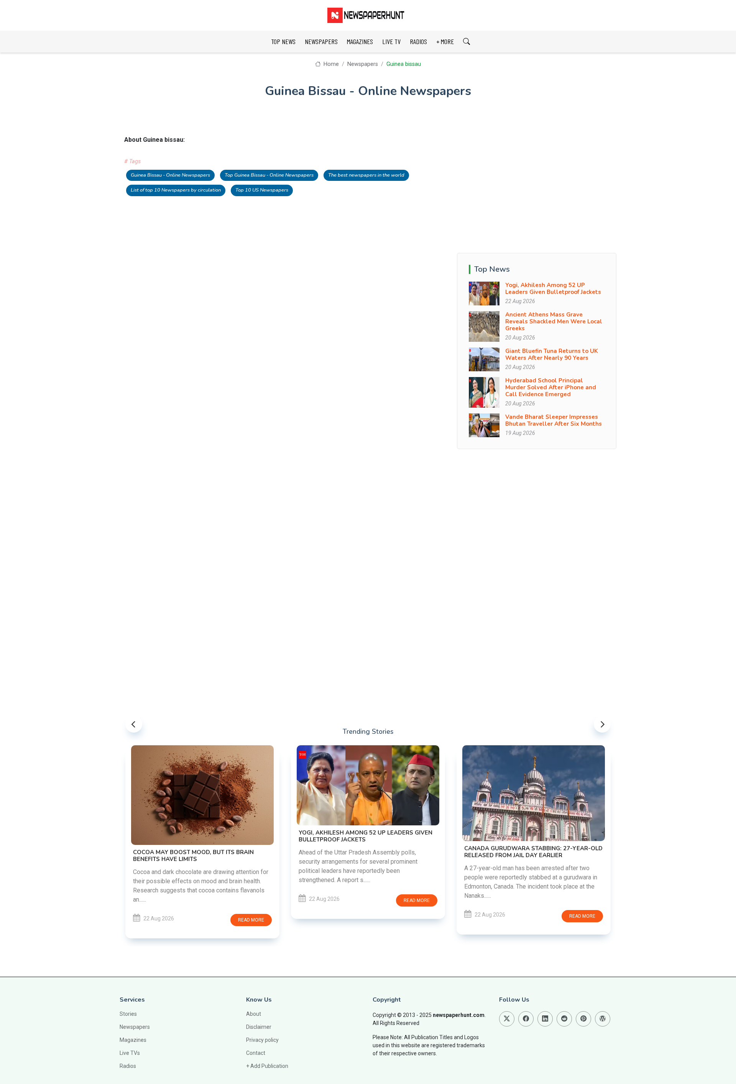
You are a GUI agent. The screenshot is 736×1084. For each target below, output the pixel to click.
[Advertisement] (536, 189)
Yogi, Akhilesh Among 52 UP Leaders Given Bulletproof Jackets (553, 288)
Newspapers (362, 64)
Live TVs (130, 1053)
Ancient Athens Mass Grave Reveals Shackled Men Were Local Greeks (553, 321)
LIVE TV (391, 41)
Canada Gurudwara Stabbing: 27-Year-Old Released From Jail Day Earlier (533, 852)
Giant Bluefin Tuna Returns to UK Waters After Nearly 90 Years (551, 354)
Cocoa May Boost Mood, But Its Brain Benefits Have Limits (193, 856)
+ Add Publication (267, 1066)
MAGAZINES (360, 41)
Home (330, 64)
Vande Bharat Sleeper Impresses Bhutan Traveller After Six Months (553, 420)
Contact (255, 1053)
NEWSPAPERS (321, 41)
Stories (128, 1014)
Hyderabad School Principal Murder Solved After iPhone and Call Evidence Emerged (550, 387)
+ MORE (445, 41)
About (253, 1014)
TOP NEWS (283, 41)
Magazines (133, 1040)
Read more (251, 920)
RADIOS (418, 41)
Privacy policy (262, 1040)
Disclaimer (258, 1027)
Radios (128, 1066)
